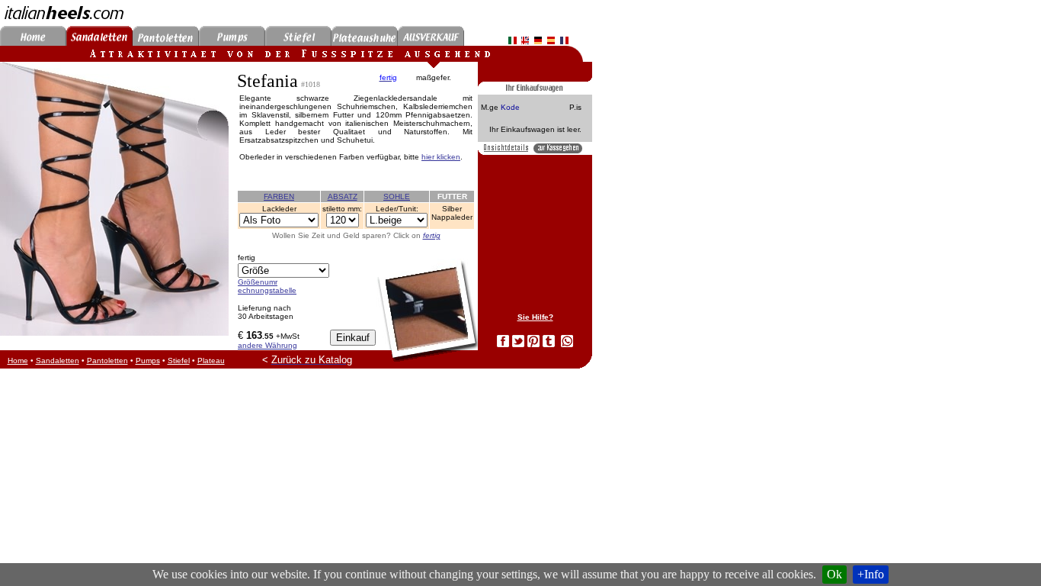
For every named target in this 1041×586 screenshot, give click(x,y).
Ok (834, 574)
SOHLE (396, 196)
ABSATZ (342, 196)
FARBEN (279, 196)
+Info (870, 574)
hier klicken (440, 157)
